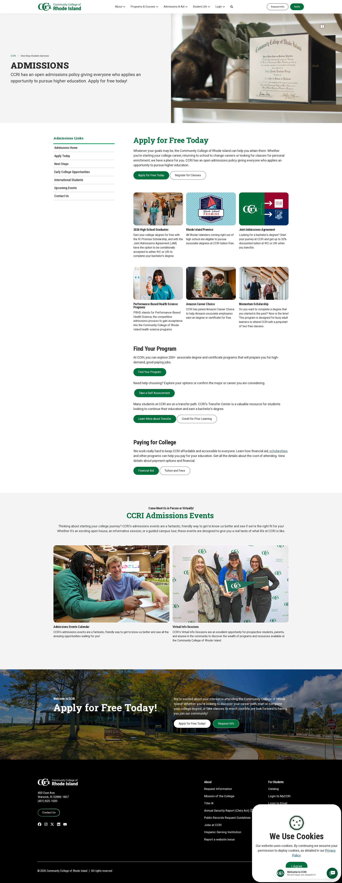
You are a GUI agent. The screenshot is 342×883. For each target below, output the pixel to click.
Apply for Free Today (151, 175)
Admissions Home (65, 148)
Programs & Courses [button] (143, 6)
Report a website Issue (219, 839)
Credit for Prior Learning (197, 418)
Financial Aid (146, 470)
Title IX (209, 803)
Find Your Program (149, 372)
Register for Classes (188, 175)
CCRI (13, 55)
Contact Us (61, 196)
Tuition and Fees (175, 470)
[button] (231, 7)
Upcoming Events (65, 188)
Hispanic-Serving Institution (222, 832)
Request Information (218, 789)
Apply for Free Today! (192, 723)
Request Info (277, 6)
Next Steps (61, 164)
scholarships (278, 451)
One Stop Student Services (35, 55)
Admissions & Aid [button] (174, 6)
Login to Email (277, 803)
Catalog (273, 789)
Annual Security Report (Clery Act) (226, 810)
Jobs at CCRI (213, 825)
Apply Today (62, 156)
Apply (297, 6)
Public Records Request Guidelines (227, 817)
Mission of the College (219, 796)
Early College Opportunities (72, 172)
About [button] (118, 6)
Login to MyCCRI (279, 796)
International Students (68, 180)
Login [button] (219, 6)
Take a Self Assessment (154, 393)
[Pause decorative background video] (322, 26)
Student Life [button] (200, 6)
